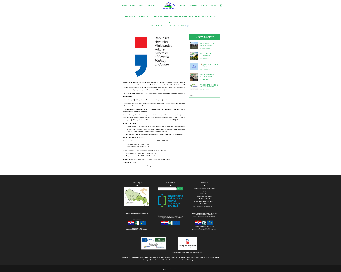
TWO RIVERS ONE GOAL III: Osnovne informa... (209, 86)
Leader (132, 5)
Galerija (204, 5)
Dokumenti (193, 5)
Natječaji (151, 5)
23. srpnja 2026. (205, 58)
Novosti (141, 5)
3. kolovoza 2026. (205, 48)
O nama (124, 5)
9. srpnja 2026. (204, 79)
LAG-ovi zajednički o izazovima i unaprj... (207, 75)
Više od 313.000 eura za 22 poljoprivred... (208, 54)
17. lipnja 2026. (204, 89)
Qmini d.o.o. (175, 269)
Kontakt (214, 5)
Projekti (183, 5)
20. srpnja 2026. (205, 69)
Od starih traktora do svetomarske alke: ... (207, 44)
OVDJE (157, 166)
